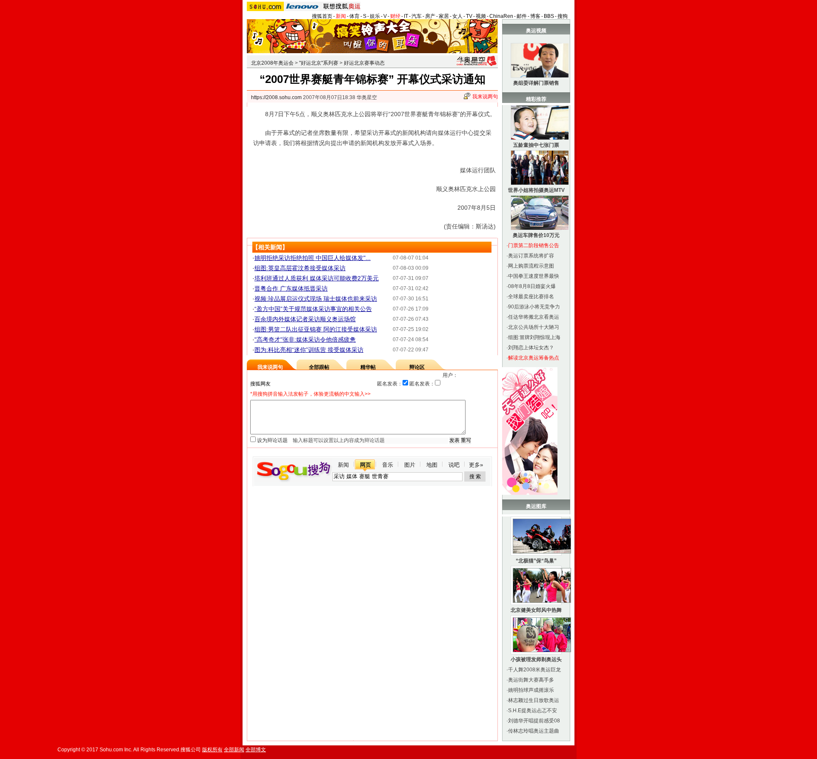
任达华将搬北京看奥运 (533, 317)
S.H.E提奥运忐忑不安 (532, 710)
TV (469, 16)
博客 (535, 16)
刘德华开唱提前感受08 (534, 721)
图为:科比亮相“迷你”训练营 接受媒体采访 (308, 349)
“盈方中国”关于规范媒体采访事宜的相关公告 (313, 308)
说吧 (454, 465)
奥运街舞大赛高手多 (531, 680)
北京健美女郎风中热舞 (536, 610)
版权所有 (212, 750)
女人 (457, 16)
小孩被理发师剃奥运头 (536, 659)
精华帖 (368, 367)
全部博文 (256, 750)
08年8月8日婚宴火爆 (532, 286)
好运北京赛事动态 (364, 63)
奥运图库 (536, 506)
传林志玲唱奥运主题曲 (533, 731)
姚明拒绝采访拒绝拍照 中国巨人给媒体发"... (312, 257)
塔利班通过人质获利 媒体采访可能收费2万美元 (316, 278)
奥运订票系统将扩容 (531, 256)
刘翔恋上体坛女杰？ (531, 348)
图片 (409, 465)
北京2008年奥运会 (272, 63)
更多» (476, 465)
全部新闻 (234, 750)
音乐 (387, 465)
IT (406, 16)
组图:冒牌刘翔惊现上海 (534, 337)
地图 (431, 465)
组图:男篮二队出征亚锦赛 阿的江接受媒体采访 (315, 329)
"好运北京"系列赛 (318, 63)
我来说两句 (485, 97)
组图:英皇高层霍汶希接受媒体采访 (300, 268)
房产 (430, 16)
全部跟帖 (319, 367)
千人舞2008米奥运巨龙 (534, 670)
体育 (354, 16)
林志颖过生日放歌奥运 (533, 700)
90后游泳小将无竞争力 (534, 307)
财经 (395, 16)
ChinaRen (501, 16)
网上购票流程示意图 (531, 266)
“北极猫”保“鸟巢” (536, 561)
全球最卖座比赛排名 (531, 297)
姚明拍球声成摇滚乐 (531, 690)
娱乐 (375, 16)
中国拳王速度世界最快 (533, 276)
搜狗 (562, 16)
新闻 (341, 16)
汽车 (416, 16)
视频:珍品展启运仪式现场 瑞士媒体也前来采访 (315, 298)
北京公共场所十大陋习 (533, 327)
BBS (549, 16)
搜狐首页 (322, 16)
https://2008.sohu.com (276, 97)
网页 (365, 465)
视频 (481, 16)
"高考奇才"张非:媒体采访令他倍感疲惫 (305, 339)
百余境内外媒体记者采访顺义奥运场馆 (305, 319)
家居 (444, 16)
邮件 (522, 16)
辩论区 (417, 367)
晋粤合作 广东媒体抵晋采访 (291, 288)
